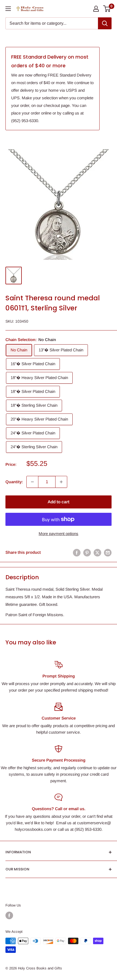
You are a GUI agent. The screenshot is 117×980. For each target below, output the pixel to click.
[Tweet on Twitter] (97, 552)
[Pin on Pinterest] (87, 552)
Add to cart (58, 501)
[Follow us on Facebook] (9, 915)
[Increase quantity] (61, 482)
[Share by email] (108, 552)
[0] (107, 8)
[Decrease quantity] (32, 482)
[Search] (105, 23)
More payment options (58, 533)
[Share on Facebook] (77, 552)
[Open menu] (8, 9)
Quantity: (14, 481)
